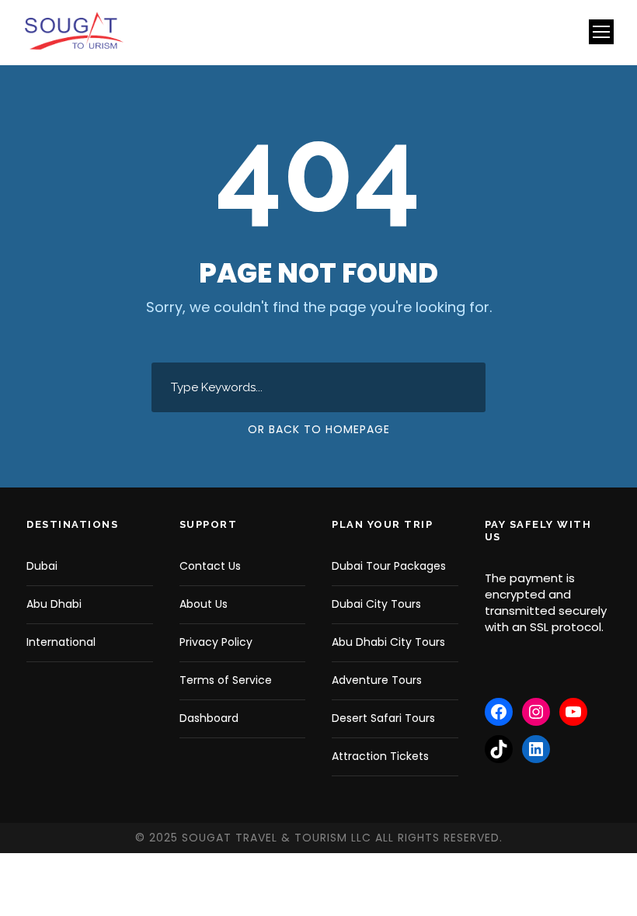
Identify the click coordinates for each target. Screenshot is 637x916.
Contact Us (210, 566)
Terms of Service (225, 680)
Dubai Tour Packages (389, 566)
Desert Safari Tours (383, 718)
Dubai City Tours (376, 604)
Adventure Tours (377, 680)
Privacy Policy (215, 642)
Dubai (41, 566)
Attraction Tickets (380, 756)
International (61, 642)
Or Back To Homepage (319, 429)
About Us (203, 604)
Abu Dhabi (54, 604)
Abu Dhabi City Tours (388, 642)
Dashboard (208, 718)
